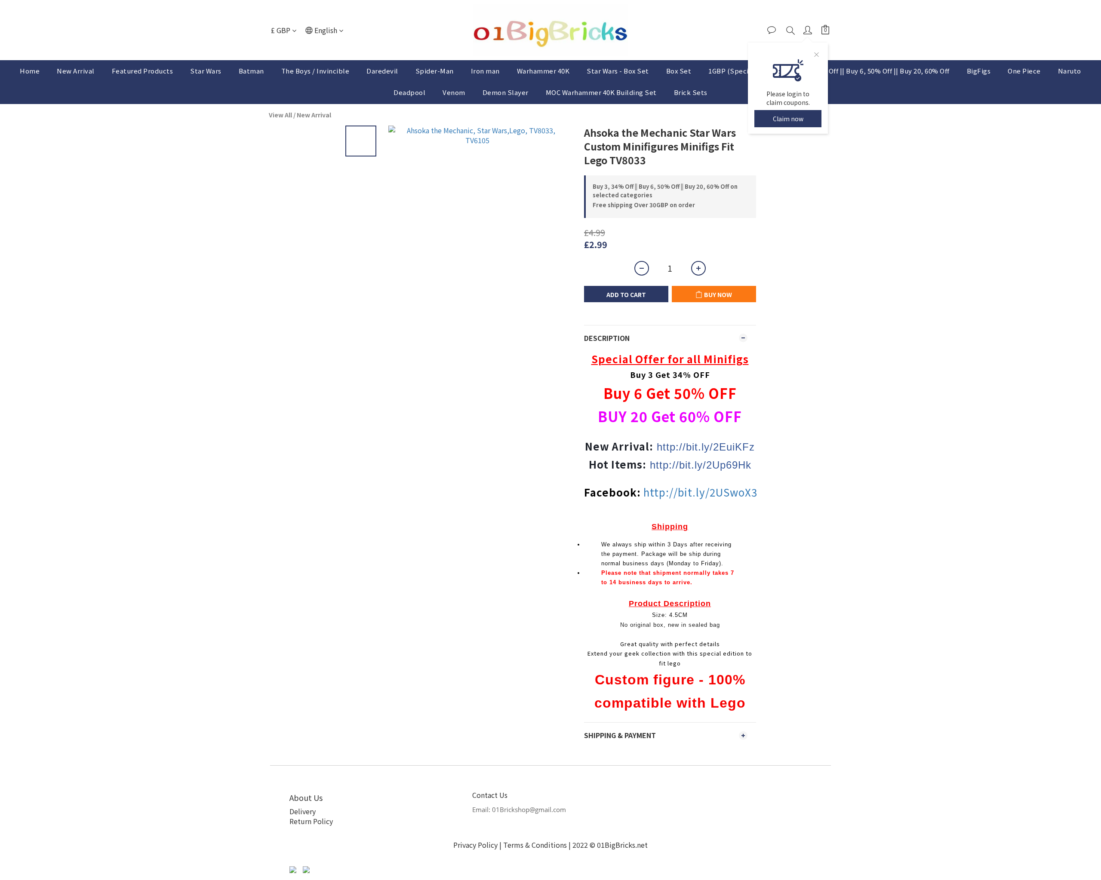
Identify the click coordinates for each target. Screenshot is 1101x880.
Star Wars (205, 70)
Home (30, 70)
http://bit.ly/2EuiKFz (706, 447)
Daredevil (382, 70)
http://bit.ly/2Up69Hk (700, 465)
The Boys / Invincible (315, 70)
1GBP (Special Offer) (741, 70)
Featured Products (142, 70)
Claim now (788, 118)
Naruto (1069, 70)
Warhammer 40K (543, 70)
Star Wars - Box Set (618, 70)
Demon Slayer (506, 92)
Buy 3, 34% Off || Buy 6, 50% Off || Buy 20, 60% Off (871, 70)
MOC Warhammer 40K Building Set (601, 92)
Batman (251, 70)
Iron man (485, 70)
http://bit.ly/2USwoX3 (700, 492)
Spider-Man (434, 70)
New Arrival (76, 70)
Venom (454, 92)
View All (280, 114)
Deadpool (409, 92)
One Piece (1024, 70)
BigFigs (979, 70)
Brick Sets (690, 92)
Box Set (679, 70)
